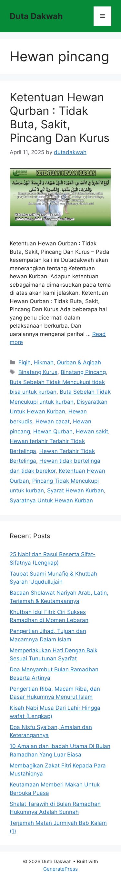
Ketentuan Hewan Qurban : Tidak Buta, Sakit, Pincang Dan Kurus (59, 117)
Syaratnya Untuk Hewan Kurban (51, 500)
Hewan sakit (92, 431)
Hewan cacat (52, 421)
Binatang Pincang (83, 372)
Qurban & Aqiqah (79, 362)
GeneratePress (60, 869)
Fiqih (24, 362)
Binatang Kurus (37, 372)
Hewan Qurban (53, 431)
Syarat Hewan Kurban (75, 490)
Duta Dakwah (36, 16)
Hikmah (44, 362)
